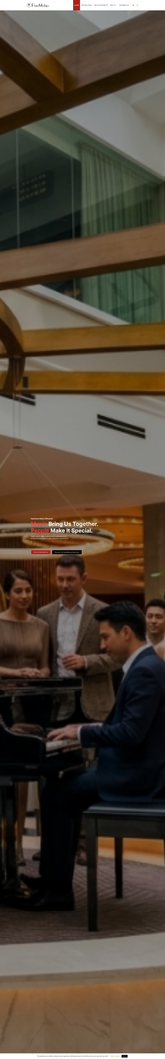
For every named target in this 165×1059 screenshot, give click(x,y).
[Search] (137, 5)
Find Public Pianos (86, 5)
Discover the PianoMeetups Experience (67, 552)
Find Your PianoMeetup (101, 5)
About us (113, 5)
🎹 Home (76, 5)
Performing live (124, 5)
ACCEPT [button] (124, 1056)
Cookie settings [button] (114, 1056)
